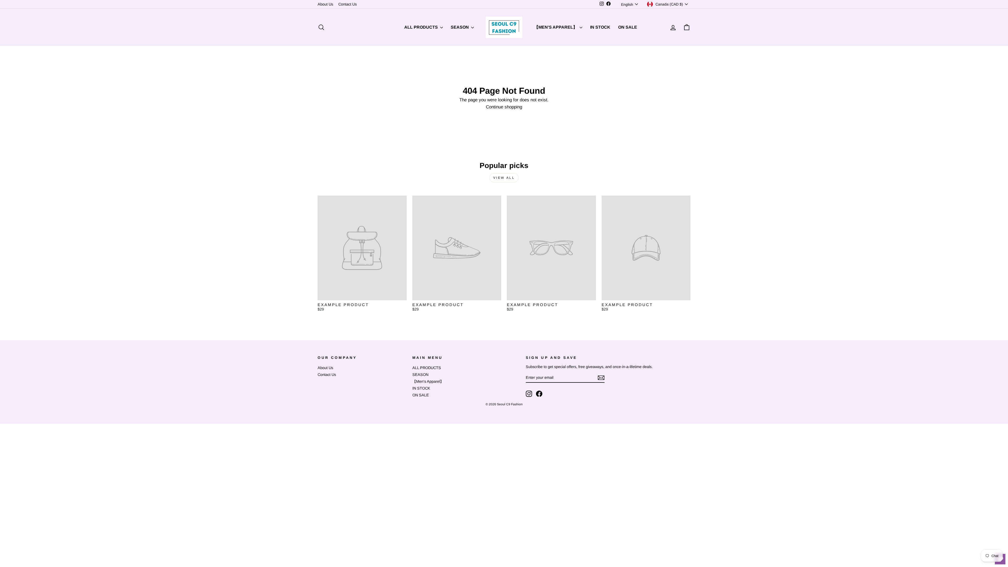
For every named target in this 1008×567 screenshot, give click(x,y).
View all (504, 178)
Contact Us (347, 4)
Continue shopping (504, 107)
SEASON (460, 27)
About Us (325, 4)
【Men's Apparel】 (556, 27)
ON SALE (627, 27)
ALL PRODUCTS (421, 27)
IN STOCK (600, 27)
